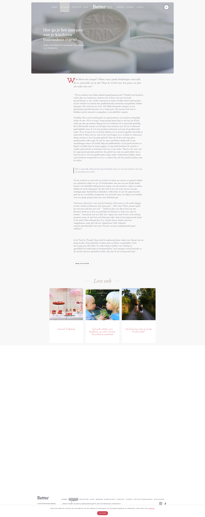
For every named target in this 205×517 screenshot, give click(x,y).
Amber (54, 7)
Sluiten (102, 513)
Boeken (120, 7)
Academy (130, 7)
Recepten (76, 7)
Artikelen (65, 7)
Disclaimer (159, 499)
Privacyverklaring (143, 499)
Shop (85, 7)
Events (140, 7)
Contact (121, 499)
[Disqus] (102, 384)
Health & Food (82, 263)
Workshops (109, 499)
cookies (151, 508)
